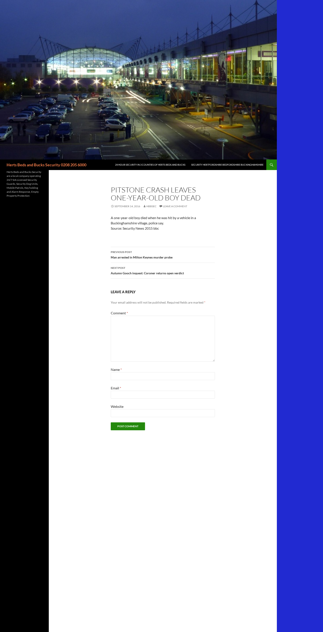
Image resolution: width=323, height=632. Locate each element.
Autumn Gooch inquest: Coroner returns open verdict (147, 270)
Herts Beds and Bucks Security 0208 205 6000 (46, 164)
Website (117, 406)
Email (116, 388)
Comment (119, 313)
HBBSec (151, 206)
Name (116, 369)
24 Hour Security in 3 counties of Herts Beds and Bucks (150, 164)
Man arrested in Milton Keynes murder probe (141, 254)
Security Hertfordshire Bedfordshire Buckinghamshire (227, 164)
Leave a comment (175, 206)
